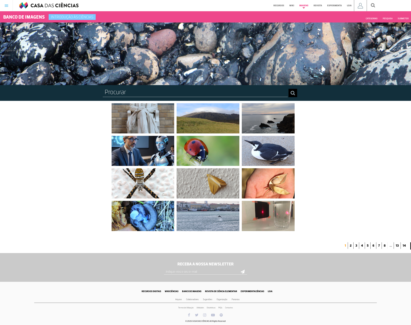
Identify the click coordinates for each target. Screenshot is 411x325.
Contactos (229, 308)
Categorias (372, 18)
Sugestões (207, 299)
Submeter (403, 18)
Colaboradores (192, 299)
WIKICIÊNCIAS (172, 291)
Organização (222, 299)
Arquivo (178, 299)
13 (397, 245)
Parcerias (236, 299)
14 (404, 245)
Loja (349, 5)
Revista (318, 5)
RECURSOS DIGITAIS (151, 291)
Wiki (291, 5)
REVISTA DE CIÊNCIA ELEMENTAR (221, 291)
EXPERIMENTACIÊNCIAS (252, 291)
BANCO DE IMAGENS (191, 291)
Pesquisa (388, 18)
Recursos (278, 5)
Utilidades (200, 308)
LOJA (270, 291)
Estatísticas (211, 308)
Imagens (303, 5)
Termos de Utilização (186, 308)
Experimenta (334, 5)
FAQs (220, 308)
